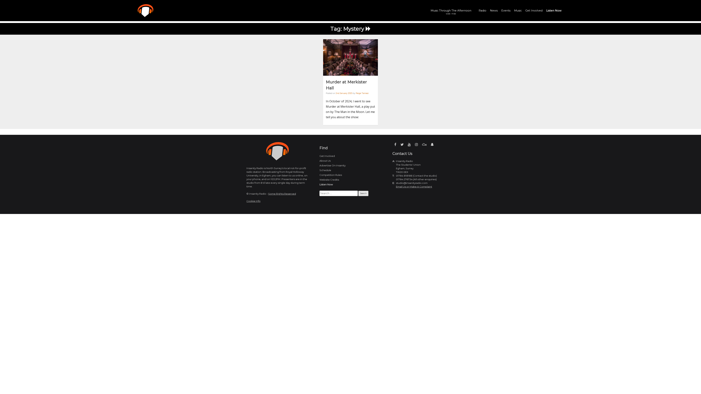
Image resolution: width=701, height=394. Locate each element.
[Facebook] (395, 144)
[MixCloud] (424, 144)
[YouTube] (409, 144)
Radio (482, 10)
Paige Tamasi (362, 93)
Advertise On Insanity (332, 165)
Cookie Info (253, 201)
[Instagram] (416, 144)
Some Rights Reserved (282, 193)
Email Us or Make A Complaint (414, 186)
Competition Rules (330, 174)
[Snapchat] (432, 144)
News (494, 10)
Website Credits (329, 179)
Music (518, 10)
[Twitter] (402, 144)
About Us (325, 160)
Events (505, 10)
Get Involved (534, 10)
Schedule (325, 170)
